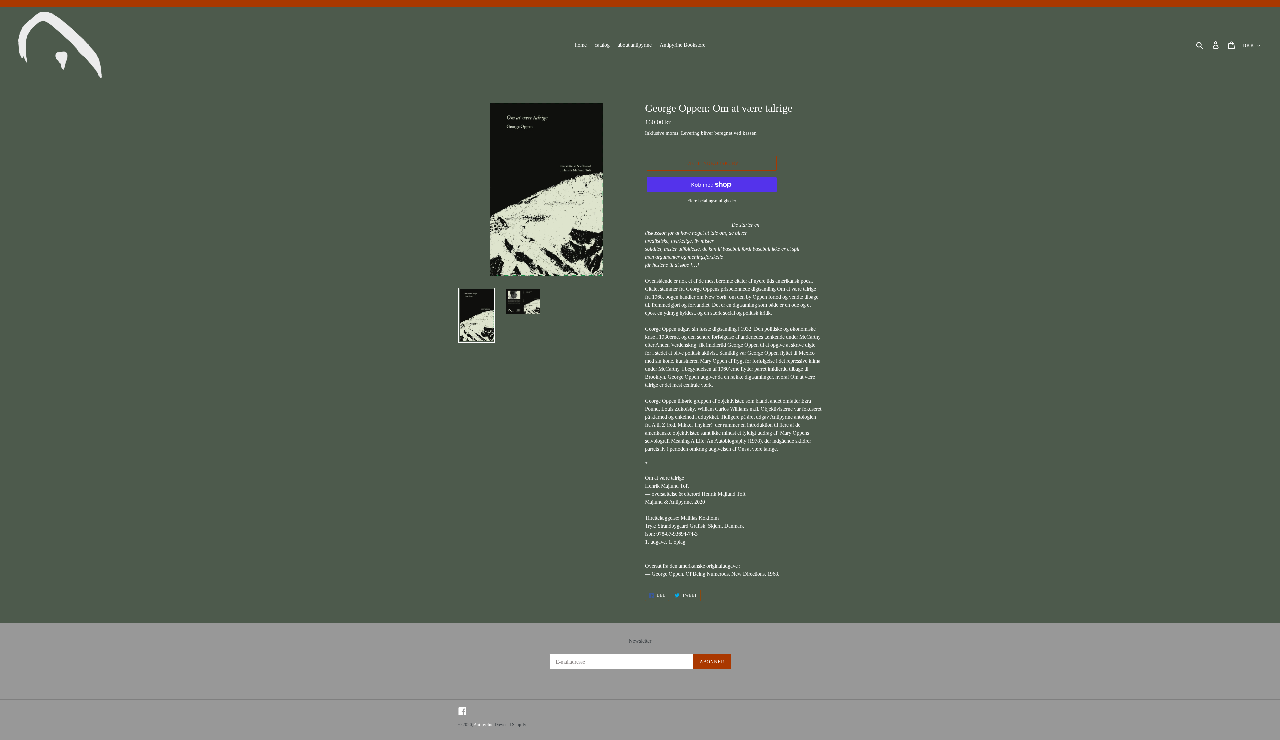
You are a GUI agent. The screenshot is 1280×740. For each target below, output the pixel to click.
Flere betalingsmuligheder (711, 200)
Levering (690, 133)
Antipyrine (483, 724)
